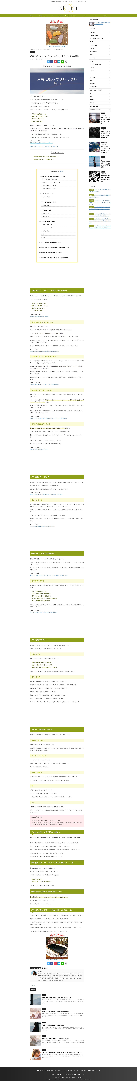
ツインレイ (73, 15)
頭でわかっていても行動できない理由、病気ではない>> (44, 351)
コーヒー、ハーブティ (47, 227)
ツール (84, 15)
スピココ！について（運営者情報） (47, 1070)
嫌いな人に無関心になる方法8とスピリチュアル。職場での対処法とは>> (49, 575)
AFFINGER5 (88, 1079)
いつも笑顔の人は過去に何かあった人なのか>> (42, 526)
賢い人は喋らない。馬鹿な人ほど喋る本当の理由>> (43, 612)
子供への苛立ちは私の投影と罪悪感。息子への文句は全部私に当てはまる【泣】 (62, 1052)
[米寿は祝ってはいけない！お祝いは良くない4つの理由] (58, 61)
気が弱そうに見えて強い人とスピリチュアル (53, 1025)
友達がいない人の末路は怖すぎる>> (39, 316)
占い (53, 15)
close (61, 171)
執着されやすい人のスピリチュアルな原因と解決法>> (44, 146)
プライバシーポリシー (96, 1070)
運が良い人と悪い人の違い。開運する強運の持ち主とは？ (56, 1011)
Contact (105, 15)
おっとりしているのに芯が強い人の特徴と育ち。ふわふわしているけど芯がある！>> (100, 202)
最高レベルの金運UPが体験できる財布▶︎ (57, 959)
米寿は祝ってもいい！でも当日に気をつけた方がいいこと (54, 247)
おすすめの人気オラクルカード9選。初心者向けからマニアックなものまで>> (99, 209)
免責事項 (89, 1070)
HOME (37, 1070)
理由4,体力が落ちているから (48, 188)
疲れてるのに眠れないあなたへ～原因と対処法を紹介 (55, 1038)
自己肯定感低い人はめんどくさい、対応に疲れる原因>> (44, 384)
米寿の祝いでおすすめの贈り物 (48, 202)
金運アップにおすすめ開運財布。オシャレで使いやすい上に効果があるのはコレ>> (100, 221)
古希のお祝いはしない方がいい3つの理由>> (41, 143)
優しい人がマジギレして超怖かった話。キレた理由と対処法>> (46, 494)
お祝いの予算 (45, 213)
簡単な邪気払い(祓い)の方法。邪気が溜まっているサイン (56, 997)
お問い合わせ (83, 1070)
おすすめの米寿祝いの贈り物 (47, 221)
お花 (43, 237)
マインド (33, 985)
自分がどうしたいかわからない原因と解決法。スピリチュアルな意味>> (48, 418)
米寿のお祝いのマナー (46, 210)
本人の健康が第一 (46, 196)
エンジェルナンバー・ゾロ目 (63, 16)
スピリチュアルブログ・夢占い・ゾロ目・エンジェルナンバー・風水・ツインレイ (68, 1077)
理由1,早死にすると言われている (49, 179)
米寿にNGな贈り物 (46, 205)
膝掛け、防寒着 (45, 231)
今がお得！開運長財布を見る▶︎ (57, 46)
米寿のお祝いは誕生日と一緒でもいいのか (51, 252)
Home (31, 15)
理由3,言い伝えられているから (49, 185)
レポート (95, 15)
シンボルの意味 (69, 1070)
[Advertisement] (57, 275)
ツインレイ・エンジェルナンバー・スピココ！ (68, 1074)
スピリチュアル (42, 15)
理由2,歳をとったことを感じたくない (50, 182)
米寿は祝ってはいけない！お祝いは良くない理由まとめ (54, 257)
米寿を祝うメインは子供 (46, 193)
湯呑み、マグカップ (46, 224)
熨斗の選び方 (45, 216)
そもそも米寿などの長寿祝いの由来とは (50, 242)
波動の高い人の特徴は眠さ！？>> (39, 449)
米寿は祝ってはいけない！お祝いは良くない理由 (52, 176)
